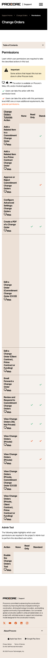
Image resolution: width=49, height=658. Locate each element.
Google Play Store (33, 639)
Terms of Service (19, 644)
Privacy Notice (7, 644)
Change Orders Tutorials (8, 114)
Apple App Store (15, 639)
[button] (40, 4)
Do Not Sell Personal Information (13, 646)
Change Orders (21, 15)
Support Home (7, 15)
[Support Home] (23, 4)
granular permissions (10, 104)
